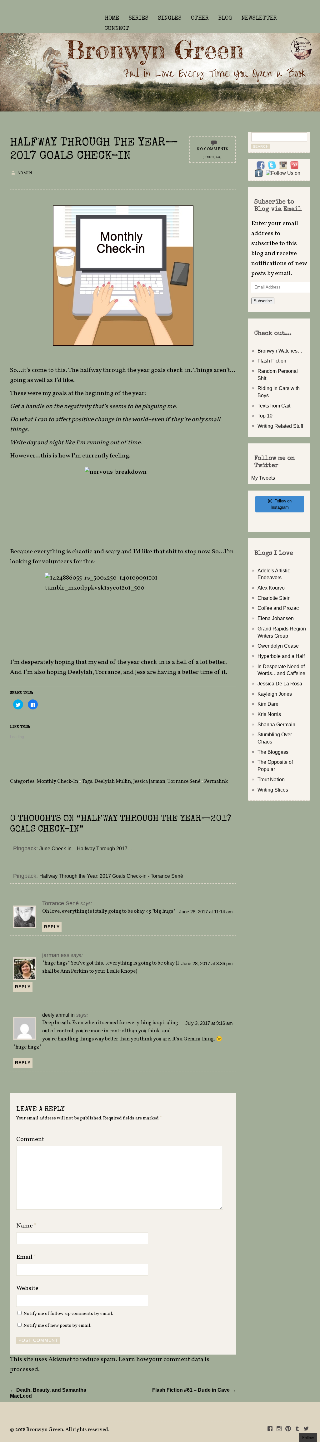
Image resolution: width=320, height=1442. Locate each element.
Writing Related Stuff (280, 426)
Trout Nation (271, 779)
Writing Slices (273, 790)
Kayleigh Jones (275, 694)
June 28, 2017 (212, 157)
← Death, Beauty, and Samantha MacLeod (48, 1393)
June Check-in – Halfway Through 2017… (85, 848)
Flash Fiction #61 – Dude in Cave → (194, 1390)
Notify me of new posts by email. (57, 1325)
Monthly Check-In (57, 781)
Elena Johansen (276, 618)
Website (27, 1288)
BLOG (225, 18)
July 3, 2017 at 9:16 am (209, 1023)
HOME (112, 18)
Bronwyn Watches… (280, 350)
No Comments (212, 149)
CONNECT (117, 29)
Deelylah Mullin (112, 781)
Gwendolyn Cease (278, 646)
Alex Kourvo (271, 587)
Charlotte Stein (274, 598)
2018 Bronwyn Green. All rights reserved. (62, 1429)
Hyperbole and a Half (281, 656)
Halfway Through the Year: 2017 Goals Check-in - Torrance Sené (111, 876)
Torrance (107, 672)
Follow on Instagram (281, 504)
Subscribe (263, 301)
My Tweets (263, 478)
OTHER (200, 18)
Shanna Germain (276, 724)
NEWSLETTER (259, 18)
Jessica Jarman (149, 781)
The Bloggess (273, 752)
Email (26, 1257)
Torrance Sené (184, 781)
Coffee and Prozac (278, 608)
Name (26, 1226)
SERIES (138, 18)
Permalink (216, 781)
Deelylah (80, 672)
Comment (30, 1139)
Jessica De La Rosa (280, 683)
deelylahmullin (58, 1015)
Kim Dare (268, 704)
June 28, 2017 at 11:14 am (206, 911)
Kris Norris (269, 714)
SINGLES (170, 18)
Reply (52, 926)
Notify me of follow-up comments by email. (68, 1314)
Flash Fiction (272, 360)
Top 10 (265, 415)
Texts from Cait (274, 405)
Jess (140, 672)
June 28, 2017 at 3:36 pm (207, 963)
